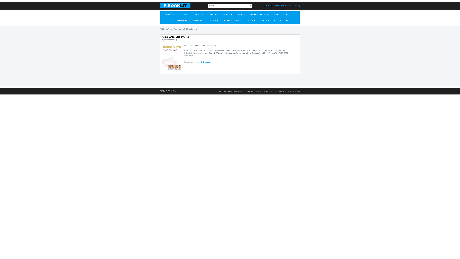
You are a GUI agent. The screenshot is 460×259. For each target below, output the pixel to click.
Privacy (297, 6)
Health (241, 14)
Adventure (171, 14)
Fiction (252, 20)
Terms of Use (278, 6)
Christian (198, 14)
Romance (264, 20)
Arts (169, 20)
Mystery (290, 14)
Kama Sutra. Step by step (175, 37)
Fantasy (239, 20)
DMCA (268, 6)
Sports (289, 20)
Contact (288, 6)
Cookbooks (227, 14)
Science (277, 20)
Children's (198, 20)
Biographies (182, 20)
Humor (277, 14)
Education (213, 20)
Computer (213, 14)
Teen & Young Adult (259, 14)
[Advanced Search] (250, 6)
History (227, 20)
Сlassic (185, 14)
